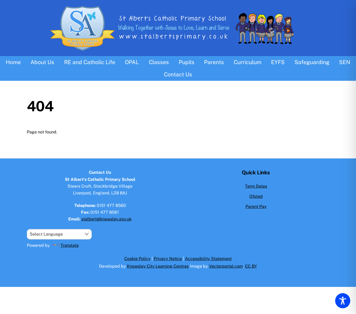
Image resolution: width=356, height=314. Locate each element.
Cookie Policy (137, 258)
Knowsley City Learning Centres (158, 266)
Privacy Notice (168, 258)
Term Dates (256, 186)
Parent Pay (256, 206)
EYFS (278, 62)
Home (13, 62)
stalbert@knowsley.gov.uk (106, 219)
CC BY (251, 266)
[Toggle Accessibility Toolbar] (343, 301)
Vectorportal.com (226, 266)
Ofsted (256, 196)
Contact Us (178, 74)
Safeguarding (311, 62)
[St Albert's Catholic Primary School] (178, 52)
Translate (69, 245)
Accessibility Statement (208, 258)
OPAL (132, 62)
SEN (344, 62)
